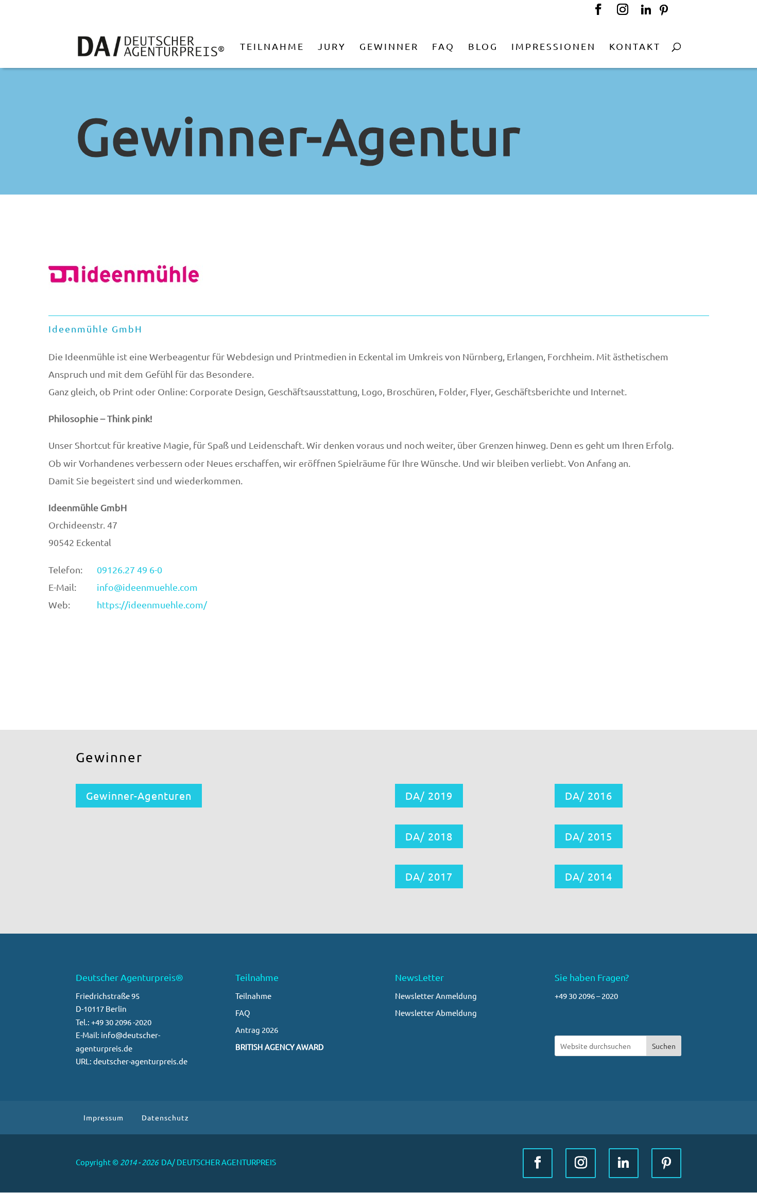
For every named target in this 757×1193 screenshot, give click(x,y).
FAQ (242, 1012)
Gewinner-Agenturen (139, 795)
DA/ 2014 (588, 876)
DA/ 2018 (429, 836)
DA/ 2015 (588, 836)
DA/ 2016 (588, 795)
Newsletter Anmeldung (436, 996)
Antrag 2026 (256, 1029)
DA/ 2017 (429, 876)
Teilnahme (253, 996)
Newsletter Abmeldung (436, 1012)
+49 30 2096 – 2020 (586, 996)
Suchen (664, 1045)
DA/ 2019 (429, 795)
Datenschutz (165, 1117)
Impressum (103, 1117)
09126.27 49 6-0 (129, 569)
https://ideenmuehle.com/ (152, 604)
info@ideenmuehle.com (147, 587)
